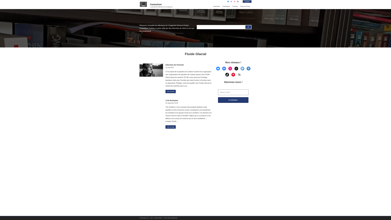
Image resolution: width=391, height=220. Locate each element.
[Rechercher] (248, 27)
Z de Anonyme (171, 100)
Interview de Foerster (174, 65)
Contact (247, 1)
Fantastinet (156, 4)
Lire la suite (170, 91)
